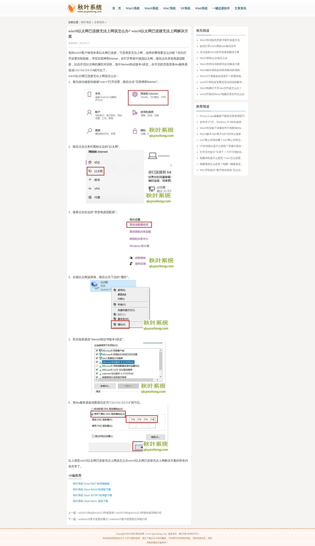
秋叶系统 (86, 22)
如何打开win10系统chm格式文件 (218, 46)
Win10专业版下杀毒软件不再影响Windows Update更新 (222, 128)
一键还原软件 (221, 8)
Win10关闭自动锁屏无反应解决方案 (220, 64)
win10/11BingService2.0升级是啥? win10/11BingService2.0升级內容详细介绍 (120, 512)
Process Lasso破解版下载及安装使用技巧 (222, 116)
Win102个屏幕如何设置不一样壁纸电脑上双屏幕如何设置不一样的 (222, 76)
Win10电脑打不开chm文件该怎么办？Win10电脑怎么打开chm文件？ (222, 88)
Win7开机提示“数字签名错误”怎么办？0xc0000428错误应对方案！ (222, 170)
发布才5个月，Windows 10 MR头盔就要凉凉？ (222, 122)
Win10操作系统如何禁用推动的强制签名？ (222, 70)
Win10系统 (151, 8)
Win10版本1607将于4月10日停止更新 (220, 134)
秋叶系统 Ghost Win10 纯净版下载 (92, 489)
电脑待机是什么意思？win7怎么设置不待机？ (222, 158)
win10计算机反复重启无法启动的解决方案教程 (222, 82)
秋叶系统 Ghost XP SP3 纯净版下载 (92, 495)
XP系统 (185, 8)
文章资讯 (240, 8)
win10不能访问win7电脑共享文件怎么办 (222, 94)
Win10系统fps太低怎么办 (214, 58)
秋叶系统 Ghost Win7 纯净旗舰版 (91, 483)
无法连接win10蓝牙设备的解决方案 (219, 52)
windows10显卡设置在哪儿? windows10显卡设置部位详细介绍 (112, 519)
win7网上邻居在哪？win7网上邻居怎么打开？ (222, 140)
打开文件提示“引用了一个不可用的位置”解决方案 (222, 152)
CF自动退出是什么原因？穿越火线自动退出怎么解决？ (222, 146)
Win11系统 (133, 8)
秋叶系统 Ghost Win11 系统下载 (90, 501)
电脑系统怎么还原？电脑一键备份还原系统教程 (222, 164)
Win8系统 (201, 8)
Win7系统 (169, 8)
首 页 (116, 8)
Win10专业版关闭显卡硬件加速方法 (220, 40)
